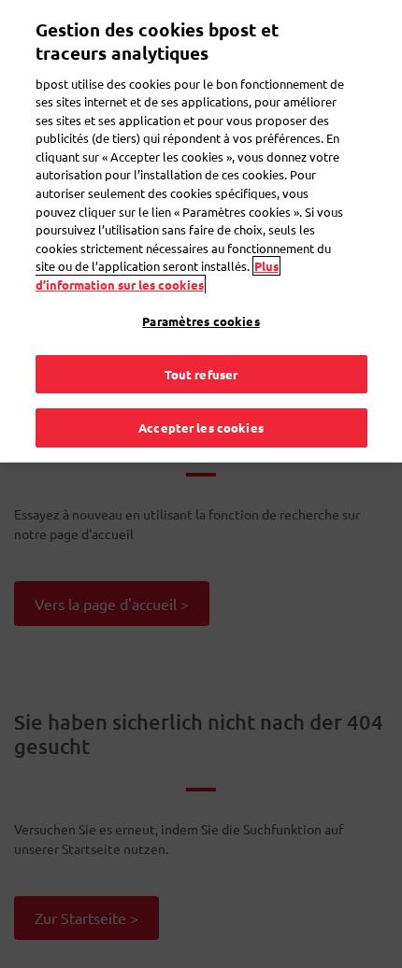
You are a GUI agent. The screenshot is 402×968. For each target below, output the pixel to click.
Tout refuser (201, 374)
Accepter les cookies (201, 427)
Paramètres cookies (200, 321)
